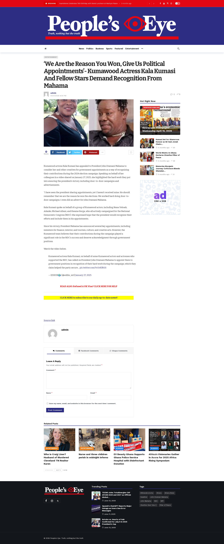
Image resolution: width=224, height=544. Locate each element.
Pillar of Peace (165, 505)
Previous (49, 470)
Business (119, 448)
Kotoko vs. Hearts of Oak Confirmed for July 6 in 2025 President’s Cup (114, 521)
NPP (162, 501)
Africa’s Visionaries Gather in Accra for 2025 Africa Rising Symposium (164, 457)
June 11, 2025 (109, 514)
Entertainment (51, 57)
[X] (167, 3)
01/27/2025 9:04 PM (58, 96)
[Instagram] (171, 3)
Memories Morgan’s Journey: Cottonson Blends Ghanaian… (168, 168)
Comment (51, 370)
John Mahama (146, 501)
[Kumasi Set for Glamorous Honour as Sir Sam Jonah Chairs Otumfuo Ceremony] (147, 143)
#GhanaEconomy (147, 493)
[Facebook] (160, 3)
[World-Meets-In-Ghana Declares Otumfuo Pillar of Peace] (147, 157)
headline (144, 497)
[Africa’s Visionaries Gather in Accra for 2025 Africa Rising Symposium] (164, 439)
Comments (60, 351)
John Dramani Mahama (159, 497)
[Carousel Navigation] (151, 3)
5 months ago (163, 174)
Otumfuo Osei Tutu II (148, 505)
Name (49, 393)
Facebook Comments (90, 351)
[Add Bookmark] (131, 152)
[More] (142, 48)
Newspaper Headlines (151, 107)
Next (58, 470)
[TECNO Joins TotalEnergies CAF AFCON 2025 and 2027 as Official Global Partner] (96, 495)
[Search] (178, 48)
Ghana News (169, 493)
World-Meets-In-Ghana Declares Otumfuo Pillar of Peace (168, 155)
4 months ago (164, 148)
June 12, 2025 (110, 501)
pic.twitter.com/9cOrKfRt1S (93, 267)
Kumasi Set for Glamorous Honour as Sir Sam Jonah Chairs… (167, 141)
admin (53, 93)
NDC (156, 501)
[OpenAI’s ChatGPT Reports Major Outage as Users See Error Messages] (96, 509)
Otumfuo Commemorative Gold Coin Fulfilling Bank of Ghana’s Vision (84, 3)
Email (93, 393)
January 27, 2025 (83, 275)
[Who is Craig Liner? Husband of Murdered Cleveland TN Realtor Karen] (59, 439)
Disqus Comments (119, 351)
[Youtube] (164, 3)
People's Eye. (55, 538)
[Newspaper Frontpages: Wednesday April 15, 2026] (160, 120)
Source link (49, 320)
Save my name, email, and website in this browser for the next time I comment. (82, 403)
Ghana (159, 493)
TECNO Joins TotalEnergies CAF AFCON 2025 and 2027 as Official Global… (116, 495)
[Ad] (160, 197)
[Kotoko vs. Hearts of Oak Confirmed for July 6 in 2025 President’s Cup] (96, 522)
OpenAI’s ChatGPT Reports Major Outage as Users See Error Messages (117, 508)
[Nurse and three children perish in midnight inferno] (94, 439)
